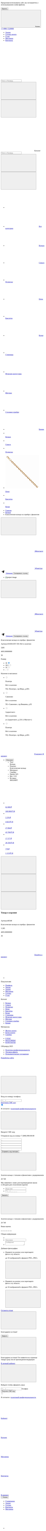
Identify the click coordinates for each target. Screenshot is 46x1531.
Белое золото (10, 1033)
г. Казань (5, 1497)
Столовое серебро (12, 1021)
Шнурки (8, 1019)
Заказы (8, 987)
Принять (4, 9)
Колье (7, 1013)
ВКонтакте (38, 551)
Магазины (9, 38)
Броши (7, 1023)
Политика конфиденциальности (17, 1050)
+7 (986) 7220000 (7, 29)
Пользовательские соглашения (17, 1054)
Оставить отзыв (7, 1310)
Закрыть (4, 1336)
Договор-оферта (11, 1052)
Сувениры (9, 1015)
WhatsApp (38, 568)
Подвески (9, 1007)
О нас (7, 36)
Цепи (7, 1009)
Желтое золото (10, 1031)
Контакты (9, 40)
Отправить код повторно (10, 1151)
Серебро (8, 1035)
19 (6, 667)
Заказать (5, 1195)
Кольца (8, 1003)
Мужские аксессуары (13, 1017)
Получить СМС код (8, 1103)
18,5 (7, 665)
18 (6, 663)
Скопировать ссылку (21, 573)
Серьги (8, 1005)
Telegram (9, 573)
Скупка (8, 993)
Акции (8, 32)
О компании (10, 1501)
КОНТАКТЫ (10, 1042)
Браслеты (9, 1011)
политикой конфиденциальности (23, 1109)
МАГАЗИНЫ (10, 1040)
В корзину (38, 754)
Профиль (8, 985)
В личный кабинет (8, 1363)
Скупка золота (10, 34)
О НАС (8, 1038)
